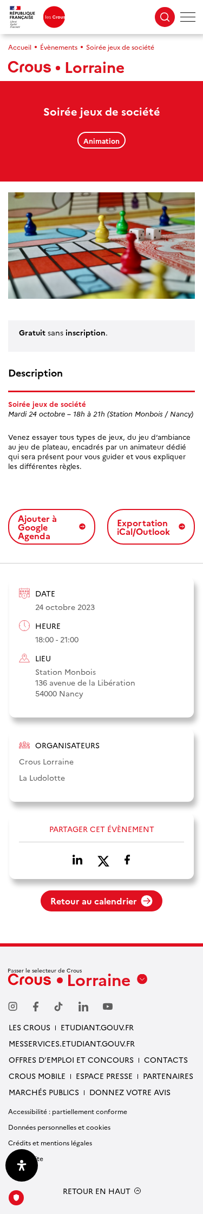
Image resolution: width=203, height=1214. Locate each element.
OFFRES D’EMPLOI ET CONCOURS (71, 1059)
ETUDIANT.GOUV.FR (97, 1027)
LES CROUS (29, 1027)
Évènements (58, 46)
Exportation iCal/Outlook (143, 527)
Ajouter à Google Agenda (37, 526)
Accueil (19, 46)
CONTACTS (166, 1059)
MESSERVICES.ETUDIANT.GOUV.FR (72, 1043)
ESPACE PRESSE (104, 1075)
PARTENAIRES (168, 1075)
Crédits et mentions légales (50, 1142)
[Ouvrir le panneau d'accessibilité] (21, 1165)
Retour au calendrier (93, 901)
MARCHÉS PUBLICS (44, 1091)
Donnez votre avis (130, 1091)
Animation (101, 140)
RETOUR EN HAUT (96, 1191)
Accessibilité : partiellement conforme (67, 1111)
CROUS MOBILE (37, 1075)
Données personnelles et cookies (59, 1126)
